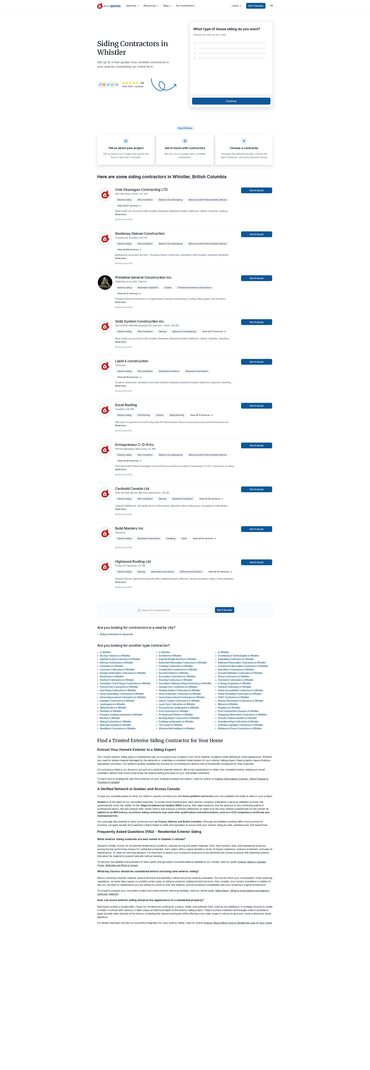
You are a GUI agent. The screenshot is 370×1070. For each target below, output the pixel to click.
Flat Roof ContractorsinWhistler (117, 679)
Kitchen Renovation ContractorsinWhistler (240, 700)
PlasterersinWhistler (229, 707)
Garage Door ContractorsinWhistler (178, 686)
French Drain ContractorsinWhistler (119, 686)
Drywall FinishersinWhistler (173, 672)
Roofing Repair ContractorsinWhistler (179, 718)
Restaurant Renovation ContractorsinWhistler (242, 714)
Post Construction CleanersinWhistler (238, 711)
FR (271, 5)
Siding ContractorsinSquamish (116, 634)
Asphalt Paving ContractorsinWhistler (120, 659)
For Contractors (185, 5)
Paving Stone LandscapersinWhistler (179, 707)
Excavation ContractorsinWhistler (177, 676)
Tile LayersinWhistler (170, 724)
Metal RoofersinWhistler (113, 707)
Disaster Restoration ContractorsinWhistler (123, 672)
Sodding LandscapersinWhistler (176, 721)
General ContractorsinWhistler (234, 686)
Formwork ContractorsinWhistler (236, 679)
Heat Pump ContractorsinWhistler (118, 690)
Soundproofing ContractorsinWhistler (238, 721)
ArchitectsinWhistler (170, 655)
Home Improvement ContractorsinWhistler (123, 697)
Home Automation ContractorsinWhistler (122, 693)
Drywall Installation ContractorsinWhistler (240, 672)
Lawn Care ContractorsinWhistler (177, 704)
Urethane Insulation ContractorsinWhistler (240, 724)
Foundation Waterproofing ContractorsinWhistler (185, 683)
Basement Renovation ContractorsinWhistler (183, 662)
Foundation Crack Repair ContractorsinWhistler (125, 683)
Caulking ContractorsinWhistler (176, 666)
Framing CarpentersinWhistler (234, 683)
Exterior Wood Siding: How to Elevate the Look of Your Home (238, 922)
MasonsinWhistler (228, 704)
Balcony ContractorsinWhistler (116, 662)
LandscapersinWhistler (112, 704)
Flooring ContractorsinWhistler (175, 679)
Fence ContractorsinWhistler (233, 676)
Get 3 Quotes (255, 5)
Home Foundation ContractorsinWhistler (239, 693)
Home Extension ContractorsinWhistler (180, 693)
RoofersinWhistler (110, 718)
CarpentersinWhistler (112, 666)
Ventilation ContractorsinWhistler (118, 728)
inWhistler (105, 652)
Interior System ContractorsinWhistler (179, 700)
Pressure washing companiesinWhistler (121, 714)
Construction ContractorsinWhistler (178, 669)
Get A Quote (257, 190)
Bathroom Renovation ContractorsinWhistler (242, 662)
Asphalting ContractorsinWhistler (236, 659)
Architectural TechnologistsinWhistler (238, 655)
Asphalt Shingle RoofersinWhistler (177, 659)
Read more (120, 214)
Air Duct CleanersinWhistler (115, 655)
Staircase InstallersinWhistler (115, 724)
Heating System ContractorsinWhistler (179, 690)
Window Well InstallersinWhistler (177, 728)
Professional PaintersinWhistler (176, 714)
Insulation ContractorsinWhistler (117, 700)
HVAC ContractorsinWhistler (233, 697)
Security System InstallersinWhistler (237, 718)
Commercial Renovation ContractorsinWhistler (243, 666)
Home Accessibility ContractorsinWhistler (240, 690)
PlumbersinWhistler (111, 711)
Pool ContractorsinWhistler (173, 711)
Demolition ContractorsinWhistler (236, 669)
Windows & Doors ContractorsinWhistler (240, 728)
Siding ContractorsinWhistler (115, 721)
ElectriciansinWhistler (112, 676)
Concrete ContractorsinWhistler (117, 669)
